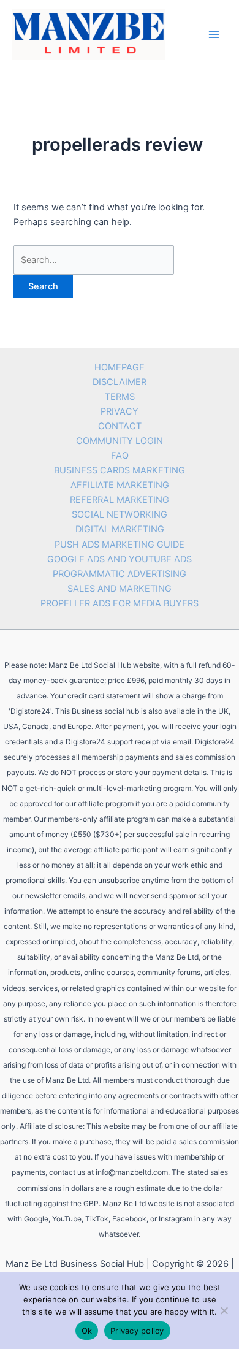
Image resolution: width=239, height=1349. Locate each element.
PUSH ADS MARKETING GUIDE (119, 544)
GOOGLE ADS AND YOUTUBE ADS (119, 559)
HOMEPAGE (119, 367)
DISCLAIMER (119, 382)
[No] (224, 1310)
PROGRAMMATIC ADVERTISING (119, 573)
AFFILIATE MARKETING (119, 485)
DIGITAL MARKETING (119, 529)
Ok (87, 1331)
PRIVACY (119, 411)
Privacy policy (137, 1331)
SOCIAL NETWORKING (119, 514)
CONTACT (120, 426)
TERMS (120, 396)
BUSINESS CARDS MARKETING (119, 470)
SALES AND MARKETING (119, 588)
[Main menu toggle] (214, 34)
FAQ (120, 455)
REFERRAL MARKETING (119, 499)
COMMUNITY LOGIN (119, 440)
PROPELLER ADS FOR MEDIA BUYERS (119, 603)
